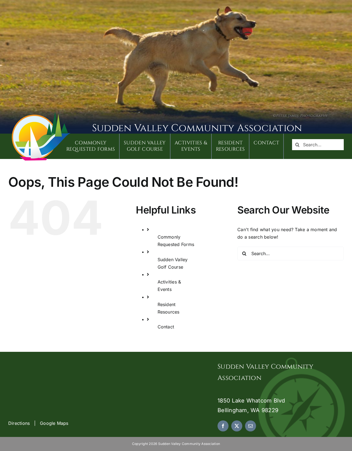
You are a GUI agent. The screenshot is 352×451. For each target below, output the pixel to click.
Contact (166, 327)
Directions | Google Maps (38, 423)
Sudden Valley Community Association (197, 128)
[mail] (250, 425)
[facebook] (223, 425)
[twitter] (236, 425)
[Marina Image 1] (41, 113)
